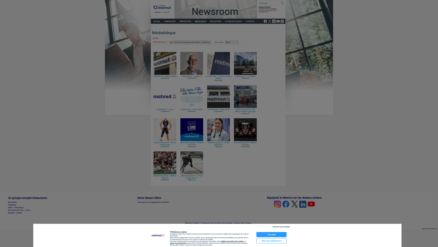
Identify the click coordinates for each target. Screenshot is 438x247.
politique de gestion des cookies (232, 241)
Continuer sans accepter (281, 226)
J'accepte (271, 235)
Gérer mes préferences (271, 241)
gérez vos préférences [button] (178, 243)
